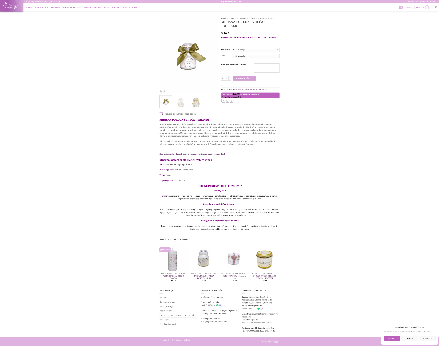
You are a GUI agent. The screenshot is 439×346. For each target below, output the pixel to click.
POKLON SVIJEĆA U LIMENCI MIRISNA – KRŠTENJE (264, 277)
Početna (29, 8)
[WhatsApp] (217, 305)
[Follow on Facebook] (433, 7)
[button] (409, 7)
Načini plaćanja (166, 306)
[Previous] (163, 55)
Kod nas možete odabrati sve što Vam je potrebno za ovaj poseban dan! (192, 154)
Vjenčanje (86, 8)
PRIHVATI (392, 338)
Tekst (223, 55)
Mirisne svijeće (41, 8)
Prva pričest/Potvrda (71, 8)
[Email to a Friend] (227, 101)
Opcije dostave (165, 310)
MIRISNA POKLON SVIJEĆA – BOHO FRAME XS (204, 277)
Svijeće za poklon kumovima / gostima (257, 18)
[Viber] (220, 305)
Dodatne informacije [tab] (174, 114)
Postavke (427, 338)
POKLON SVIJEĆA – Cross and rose (234, 277)
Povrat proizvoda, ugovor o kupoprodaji (176, 315)
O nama (162, 297)
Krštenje (55, 8)
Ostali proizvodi (118, 8)
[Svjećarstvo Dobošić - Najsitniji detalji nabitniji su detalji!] (10, 5)
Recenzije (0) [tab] (190, 114)
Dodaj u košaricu (244, 78)
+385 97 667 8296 (208, 305)
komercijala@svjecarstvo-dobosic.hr (257, 322)
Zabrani (410, 338)
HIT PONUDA (134, 8)
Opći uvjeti (164, 319)
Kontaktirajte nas (167, 302)
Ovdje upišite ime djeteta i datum (234, 64)
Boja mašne (225, 49)
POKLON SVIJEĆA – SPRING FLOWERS (173, 277)
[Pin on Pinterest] (231, 101)
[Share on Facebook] (223, 101)
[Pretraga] (401, 7)
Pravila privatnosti (167, 324)
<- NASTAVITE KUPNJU (231, 97)
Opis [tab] (161, 114)
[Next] (214, 55)
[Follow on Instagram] (436, 7)
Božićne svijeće (101, 8)
